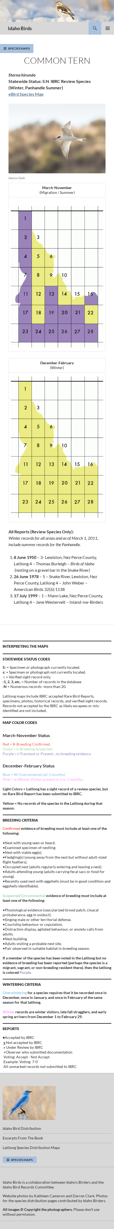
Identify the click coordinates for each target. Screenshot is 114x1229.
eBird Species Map (25, 94)
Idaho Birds (20, 28)
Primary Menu (107, 28)
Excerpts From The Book (23, 1138)
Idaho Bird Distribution (22, 1128)
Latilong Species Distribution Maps (31, 1147)
